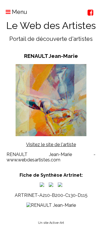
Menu (18, 12)
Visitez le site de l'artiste (51, 144)
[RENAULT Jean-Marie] (42, 185)
